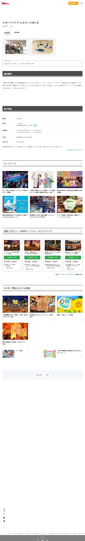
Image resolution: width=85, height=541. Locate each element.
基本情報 (8, 108)
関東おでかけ (21, 533)
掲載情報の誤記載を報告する (75, 150)
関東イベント (29, 533)
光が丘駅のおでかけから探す (55, 533)
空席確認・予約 (12, 257)
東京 (47, 375)
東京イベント (44, 533)
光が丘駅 (39, 375)
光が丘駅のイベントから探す (70, 533)
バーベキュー (63, 274)
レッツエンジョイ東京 (12, 533)
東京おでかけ (37, 533)
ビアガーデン (72, 274)
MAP (35, 125)
